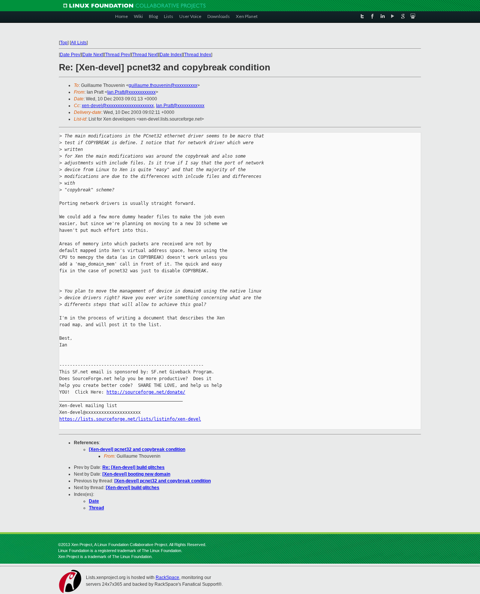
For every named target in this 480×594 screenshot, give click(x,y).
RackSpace (167, 577)
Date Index (171, 54)
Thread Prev (117, 54)
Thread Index (197, 54)
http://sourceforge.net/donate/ (145, 392)
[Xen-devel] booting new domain (136, 474)
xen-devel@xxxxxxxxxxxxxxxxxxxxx (118, 105)
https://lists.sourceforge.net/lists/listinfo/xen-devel (130, 419)
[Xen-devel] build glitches (132, 487)
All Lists (79, 42)
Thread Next (145, 54)
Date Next (92, 54)
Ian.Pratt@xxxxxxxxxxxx (131, 92)
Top (64, 42)
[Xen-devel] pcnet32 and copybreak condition (137, 449)
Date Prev (70, 54)
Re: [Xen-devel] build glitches (133, 467)
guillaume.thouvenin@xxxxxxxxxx (163, 85)
